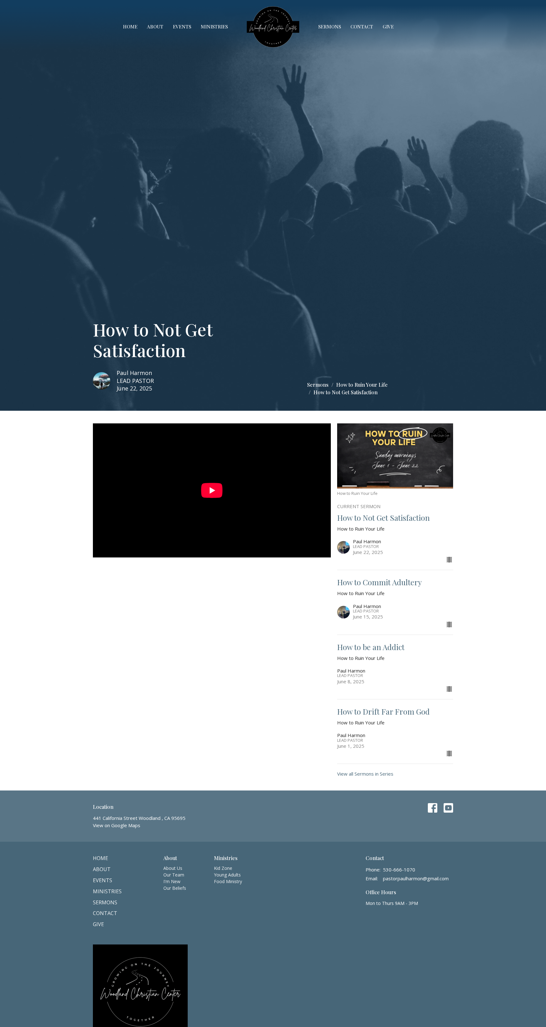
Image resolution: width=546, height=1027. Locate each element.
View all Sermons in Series (365, 774)
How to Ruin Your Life (362, 384)
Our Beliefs (174, 888)
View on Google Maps (116, 825)
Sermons (329, 26)
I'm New (171, 881)
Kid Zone (223, 868)
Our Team (173, 875)
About (155, 26)
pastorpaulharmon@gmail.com (416, 878)
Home (130, 26)
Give (388, 26)
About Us (172, 868)
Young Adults (227, 875)
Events (182, 26)
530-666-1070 (399, 869)
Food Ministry (228, 881)
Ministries (214, 26)
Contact (361, 26)
